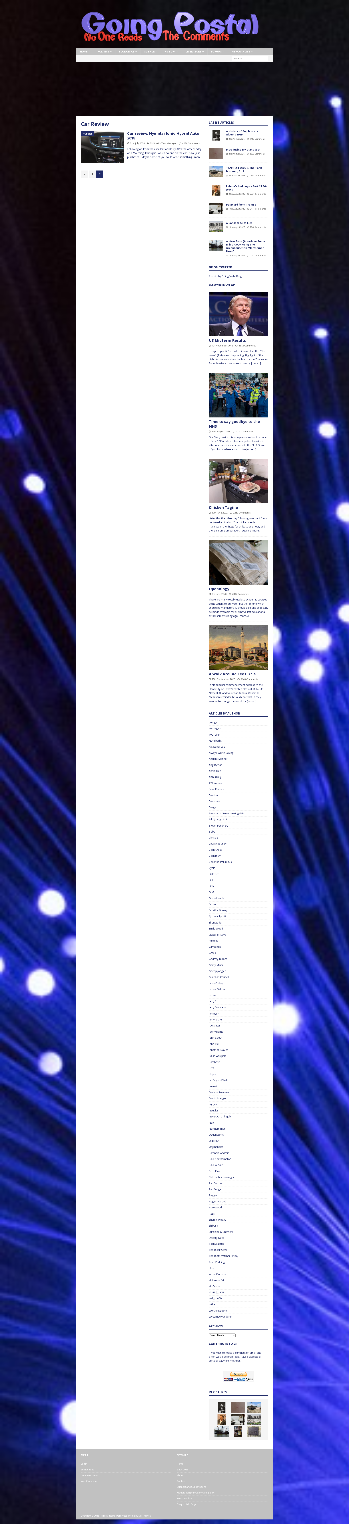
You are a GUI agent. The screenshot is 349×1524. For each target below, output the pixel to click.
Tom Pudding (217, 1262)
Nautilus (213, 1110)
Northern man (217, 1128)
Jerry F (212, 1001)
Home (84, 51)
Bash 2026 (182, 1469)
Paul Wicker (215, 1165)
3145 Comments (249, 679)
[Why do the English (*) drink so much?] (238, 1431)
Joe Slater (214, 1025)
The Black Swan (218, 1250)
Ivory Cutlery (216, 983)
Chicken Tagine (223, 507)
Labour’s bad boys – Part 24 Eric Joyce (246, 187)
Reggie (213, 1195)
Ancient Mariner (218, 758)
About (180, 1475)
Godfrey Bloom (218, 959)
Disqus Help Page (186, 1504)
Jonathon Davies (218, 1050)
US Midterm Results (227, 340)
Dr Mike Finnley (218, 910)
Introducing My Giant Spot (243, 149)
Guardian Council (219, 977)
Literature (193, 51)
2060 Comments (258, 227)
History (170, 51)
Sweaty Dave (216, 1237)
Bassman (214, 801)
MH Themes (145, 1515)
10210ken (214, 734)
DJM (211, 892)
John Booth (215, 1037)
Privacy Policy (184, 1498)
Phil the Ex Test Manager (163, 143)
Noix (211, 1122)
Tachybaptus (216, 1243)
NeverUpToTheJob (220, 1116)
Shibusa (213, 1225)
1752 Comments (258, 255)
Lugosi (213, 1086)
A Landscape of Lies (239, 223)
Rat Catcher (216, 1183)
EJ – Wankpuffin (218, 916)
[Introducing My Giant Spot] (216, 153)
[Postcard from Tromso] (216, 208)
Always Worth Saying (221, 752)
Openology (219, 588)
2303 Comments (258, 175)
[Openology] (238, 562)
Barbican (214, 795)
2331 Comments (258, 193)
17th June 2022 (220, 512)
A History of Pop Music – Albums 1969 (242, 132)
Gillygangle (215, 946)
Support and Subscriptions (191, 1486)
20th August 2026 (237, 175)
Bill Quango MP (218, 819)
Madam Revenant (219, 1092)
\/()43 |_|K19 (216, 1292)
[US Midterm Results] (238, 314)
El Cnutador (215, 922)
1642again (215, 728)
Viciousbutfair (217, 1280)
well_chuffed (216, 1298)
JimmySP (214, 1013)
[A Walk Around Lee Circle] (238, 647)
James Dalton (217, 989)
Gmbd (212, 953)
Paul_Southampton (220, 1159)
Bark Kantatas (217, 789)
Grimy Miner (216, 965)
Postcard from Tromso (241, 204)
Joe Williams (216, 1031)
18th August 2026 (237, 255)
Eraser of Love (217, 934)
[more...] (256, 363)
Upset (212, 1268)
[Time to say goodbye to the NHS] (238, 395)
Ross (212, 1213)
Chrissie (213, 837)
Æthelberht (215, 740)
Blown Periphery (218, 825)
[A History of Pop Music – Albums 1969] (216, 135)
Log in (84, 1463)
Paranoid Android (219, 1153)
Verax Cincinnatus (219, 1274)
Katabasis (214, 1062)
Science (149, 51)
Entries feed (87, 1469)
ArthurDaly (215, 777)
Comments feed (90, 1475)
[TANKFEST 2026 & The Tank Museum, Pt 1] (216, 171)
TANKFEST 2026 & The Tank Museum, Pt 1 (244, 169)
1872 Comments (247, 345)
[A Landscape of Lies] (216, 226)
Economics (126, 51)
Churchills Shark (218, 843)
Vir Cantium (215, 1286)
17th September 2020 (223, 679)
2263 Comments (242, 512)
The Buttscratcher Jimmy (223, 1256)
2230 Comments (244, 431)
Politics (103, 51)
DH (211, 880)
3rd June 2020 (219, 594)
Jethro (212, 995)
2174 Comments (258, 208)
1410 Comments (257, 138)
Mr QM (213, 1104)
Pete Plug (214, 1171)
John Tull (214, 1044)
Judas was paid (217, 1056)
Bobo (212, 831)
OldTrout (214, 1141)
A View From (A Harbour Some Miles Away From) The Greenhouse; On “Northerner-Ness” (245, 246)
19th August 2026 (237, 208)
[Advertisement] (174, 89)
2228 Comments (257, 153)
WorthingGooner (218, 1310)
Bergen (213, 807)
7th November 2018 (222, 345)
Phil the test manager (221, 1177)
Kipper (212, 1074)
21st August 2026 (236, 138)
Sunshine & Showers (221, 1231)
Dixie (212, 886)
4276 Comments (191, 143)
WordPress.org (89, 1481)
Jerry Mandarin (217, 1007)
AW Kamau (215, 783)
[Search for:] (250, 58)
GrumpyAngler (217, 971)
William (213, 1304)
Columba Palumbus (220, 862)
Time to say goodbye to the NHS (234, 424)
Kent (211, 1068)
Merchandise (241, 51)
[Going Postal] (170, 45)
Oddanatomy (216, 1134)
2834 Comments (241, 594)
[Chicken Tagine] (238, 481)
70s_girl (213, 722)
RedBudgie (215, 1189)
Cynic (212, 868)
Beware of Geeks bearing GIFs (227, 813)
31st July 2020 (137, 143)
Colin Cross (215, 849)
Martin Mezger (217, 1098)
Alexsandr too (217, 746)
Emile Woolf (216, 928)
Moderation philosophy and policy (195, 1492)
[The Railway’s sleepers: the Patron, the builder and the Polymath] (254, 1431)
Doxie (212, 904)
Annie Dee (215, 771)
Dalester (214, 874)
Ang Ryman (215, 765)
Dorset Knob (216, 898)
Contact (181, 1481)
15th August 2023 (221, 431)
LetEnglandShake (219, 1080)
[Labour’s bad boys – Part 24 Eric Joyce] (216, 190)
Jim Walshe (215, 1019)
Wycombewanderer (220, 1316)
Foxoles (213, 940)
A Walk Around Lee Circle (232, 673)
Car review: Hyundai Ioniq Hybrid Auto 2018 (163, 136)
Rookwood (215, 1207)
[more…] (199, 157)
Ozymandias (216, 1146)
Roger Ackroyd (217, 1201)
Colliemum (215, 855)
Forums (216, 51)
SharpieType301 (218, 1219)
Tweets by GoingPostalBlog (225, 276)
